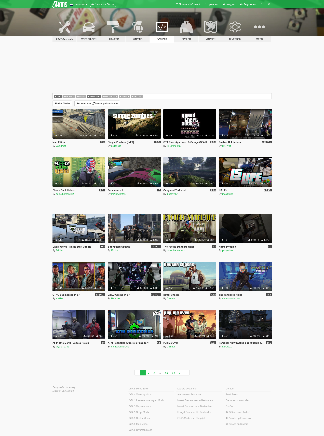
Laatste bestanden (187, 388)
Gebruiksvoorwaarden (237, 400)
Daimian (171, 298)
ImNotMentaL (174, 145)
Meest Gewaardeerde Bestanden (195, 400)
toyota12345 (62, 346)
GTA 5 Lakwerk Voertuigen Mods (146, 400)
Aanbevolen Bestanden (189, 394)
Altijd (61, 103)
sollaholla (116, 145)
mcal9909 (227, 193)
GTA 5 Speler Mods (139, 418)
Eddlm (59, 250)
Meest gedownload (96, 103)
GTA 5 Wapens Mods (140, 406)
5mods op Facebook (239, 418)
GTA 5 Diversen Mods (140, 429)
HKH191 (226, 145)
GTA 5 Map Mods (138, 424)
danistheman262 (65, 193)
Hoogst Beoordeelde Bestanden (194, 412)
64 (180, 372)
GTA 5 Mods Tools (138, 388)
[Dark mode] (262, 4)
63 (173, 372)
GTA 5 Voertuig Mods (140, 394)
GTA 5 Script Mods (139, 412)
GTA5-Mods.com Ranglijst (191, 418)
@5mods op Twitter (239, 412)
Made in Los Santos (63, 390)
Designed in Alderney (63, 387)
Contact (230, 388)
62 (166, 372)
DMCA (229, 406)
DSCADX (227, 346)
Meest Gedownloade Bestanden (194, 406)
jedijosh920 (228, 250)
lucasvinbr (172, 193)
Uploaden (212, 4)
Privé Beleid (232, 394)
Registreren (249, 4)
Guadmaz (61, 145)
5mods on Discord (238, 424)
